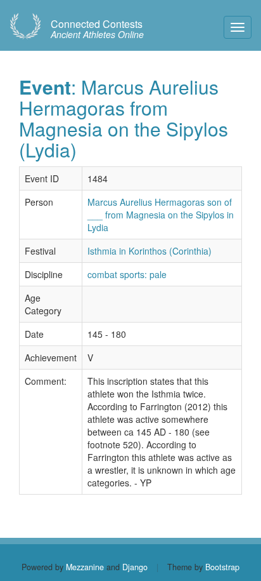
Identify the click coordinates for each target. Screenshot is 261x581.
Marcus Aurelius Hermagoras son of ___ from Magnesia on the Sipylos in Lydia (160, 215)
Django (135, 567)
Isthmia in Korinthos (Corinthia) (149, 250)
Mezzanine (85, 567)
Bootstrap (222, 567)
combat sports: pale (127, 274)
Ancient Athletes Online (97, 29)
